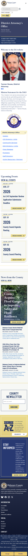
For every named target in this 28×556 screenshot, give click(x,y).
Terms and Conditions (6, 514)
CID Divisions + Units (10, 139)
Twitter (2, 528)
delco (4, 15)
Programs (6, 153)
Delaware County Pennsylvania (8, 38)
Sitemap (3, 512)
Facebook (3, 523)
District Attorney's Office (11, 132)
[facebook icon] (2, 496)
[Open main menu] (26, 3)
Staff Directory (8, 156)
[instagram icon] (9, 496)
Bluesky (3, 521)
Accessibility (4, 505)
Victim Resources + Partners (13, 159)
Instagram (3, 526)
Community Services (10, 143)
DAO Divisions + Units (10, 146)
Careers (5, 136)
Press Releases (8, 149)
